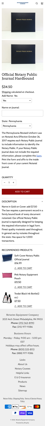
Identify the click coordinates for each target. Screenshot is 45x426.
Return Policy (7, 398)
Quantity (7, 177)
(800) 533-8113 (26, 349)
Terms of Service (30, 398)
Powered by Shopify (22, 423)
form (39, 155)
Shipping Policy (18, 398)
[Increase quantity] (13, 182)
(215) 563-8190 (26, 323)
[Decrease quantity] (4, 182)
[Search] (36, 3)
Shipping (6, 92)
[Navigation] (2, 3)
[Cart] (42, 3)
